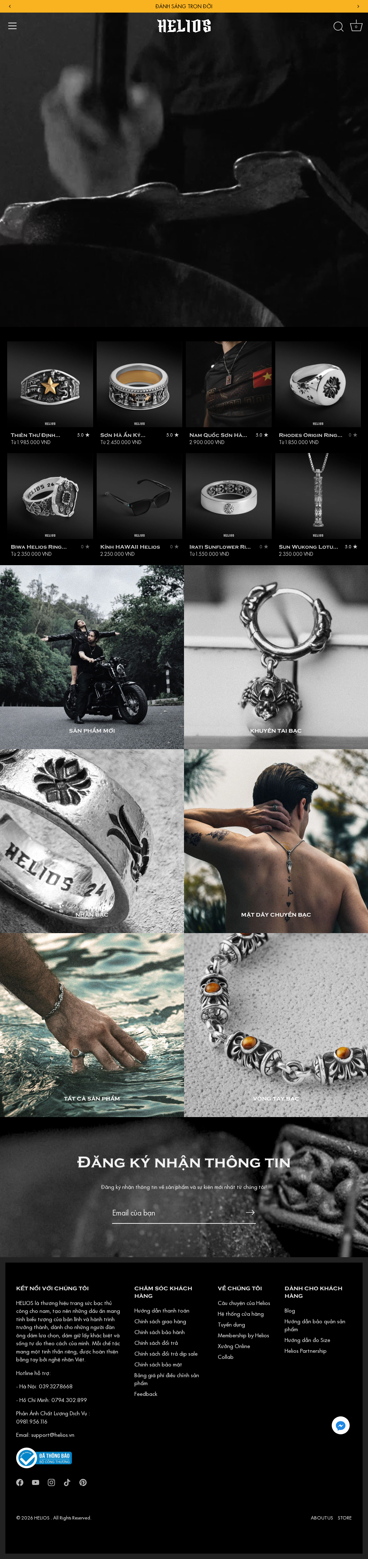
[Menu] (12, 26)
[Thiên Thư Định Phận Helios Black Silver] (50, 384)
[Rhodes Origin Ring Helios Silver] (318, 384)
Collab (226, 1357)
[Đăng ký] (250, 1212)
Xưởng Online (234, 1346)
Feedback (145, 1394)
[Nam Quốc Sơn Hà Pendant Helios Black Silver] (229, 384)
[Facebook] (19, 1482)
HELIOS (42, 1517)
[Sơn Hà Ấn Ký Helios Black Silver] (140, 384)
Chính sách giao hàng (160, 1321)
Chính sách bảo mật (158, 1364)
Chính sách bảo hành (159, 1332)
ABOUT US (322, 1517)
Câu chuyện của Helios (244, 1303)
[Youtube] (35, 1482)
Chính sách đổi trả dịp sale (166, 1353)
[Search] (338, 27)
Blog (290, 1310)
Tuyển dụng (231, 1324)
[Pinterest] (83, 1482)
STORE (345, 1517)
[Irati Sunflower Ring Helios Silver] (229, 496)
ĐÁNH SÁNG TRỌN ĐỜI (184, 6)
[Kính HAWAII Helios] (140, 496)
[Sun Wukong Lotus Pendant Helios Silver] (318, 496)
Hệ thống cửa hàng (241, 1314)
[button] (341, 1425)
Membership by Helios (243, 1335)
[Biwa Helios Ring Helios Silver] (50, 496)
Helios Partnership (306, 1351)
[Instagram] (51, 1482)
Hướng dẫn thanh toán (161, 1310)
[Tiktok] (67, 1482)
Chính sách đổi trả (156, 1343)
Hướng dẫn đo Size (307, 1340)
